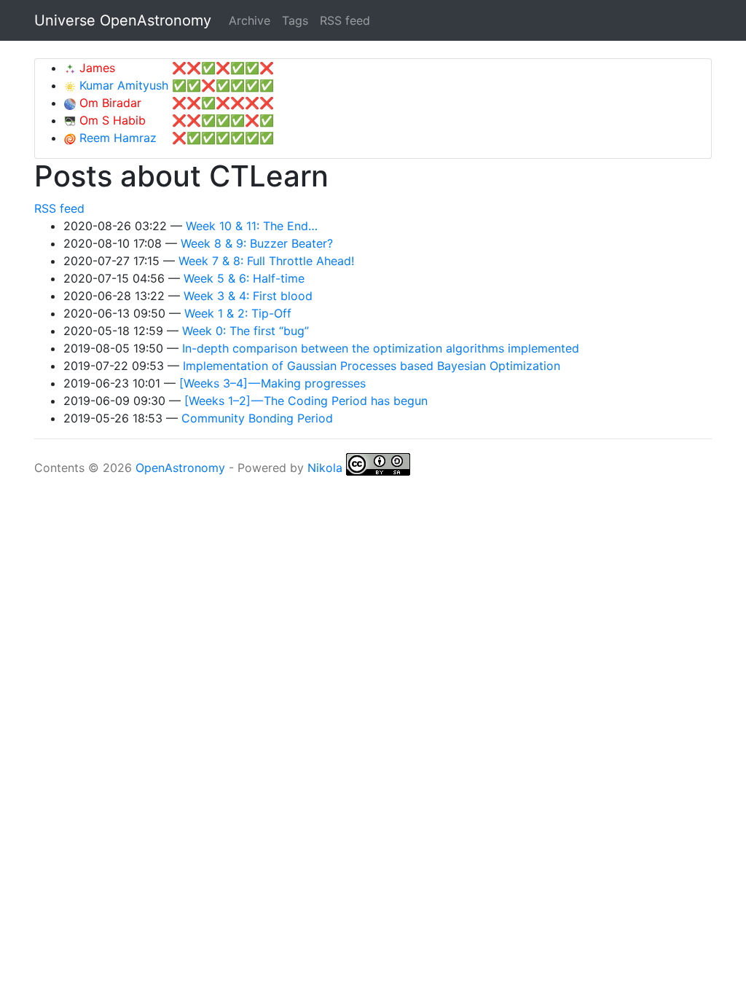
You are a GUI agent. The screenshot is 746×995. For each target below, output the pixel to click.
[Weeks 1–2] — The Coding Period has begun (306, 400)
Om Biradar (108, 102)
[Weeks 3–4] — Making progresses (272, 383)
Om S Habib (111, 120)
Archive (249, 20)
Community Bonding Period (257, 418)
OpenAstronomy (180, 467)
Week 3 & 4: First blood (248, 295)
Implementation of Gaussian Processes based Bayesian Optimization (371, 365)
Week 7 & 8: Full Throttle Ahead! (266, 260)
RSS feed (345, 20)
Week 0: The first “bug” (245, 330)
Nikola (324, 467)
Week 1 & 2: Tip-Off (237, 313)
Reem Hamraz (116, 137)
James (95, 67)
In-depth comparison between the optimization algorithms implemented (380, 348)
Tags (295, 20)
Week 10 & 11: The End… (252, 226)
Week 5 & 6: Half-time (244, 278)
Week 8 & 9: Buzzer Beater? (257, 243)
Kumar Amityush (122, 85)
